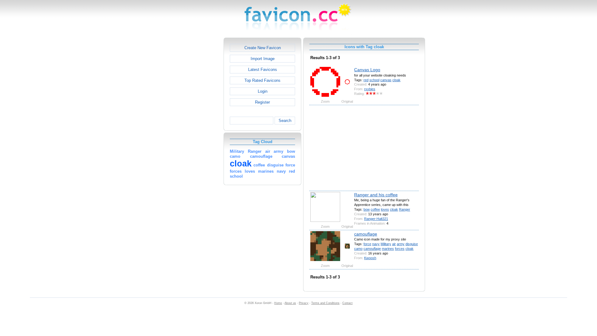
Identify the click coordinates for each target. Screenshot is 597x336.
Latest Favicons (262, 69)
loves (385, 209)
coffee (375, 209)
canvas (385, 80)
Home (278, 303)
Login (262, 91)
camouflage (365, 233)
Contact (347, 303)
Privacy (303, 303)
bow (366, 209)
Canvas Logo (367, 69)
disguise (411, 244)
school (374, 80)
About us (290, 303)
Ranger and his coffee (376, 194)
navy (376, 244)
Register (262, 102)
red (365, 80)
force (367, 244)
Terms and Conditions (325, 303)
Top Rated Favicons (262, 80)
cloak (396, 80)
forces (400, 248)
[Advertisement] (197, 131)
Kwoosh (370, 258)
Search (285, 120)
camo (358, 248)
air (394, 244)
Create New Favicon (262, 47)
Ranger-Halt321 (376, 219)
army (401, 244)
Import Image (263, 58)
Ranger (404, 209)
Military (386, 244)
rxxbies (369, 89)
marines (388, 248)
